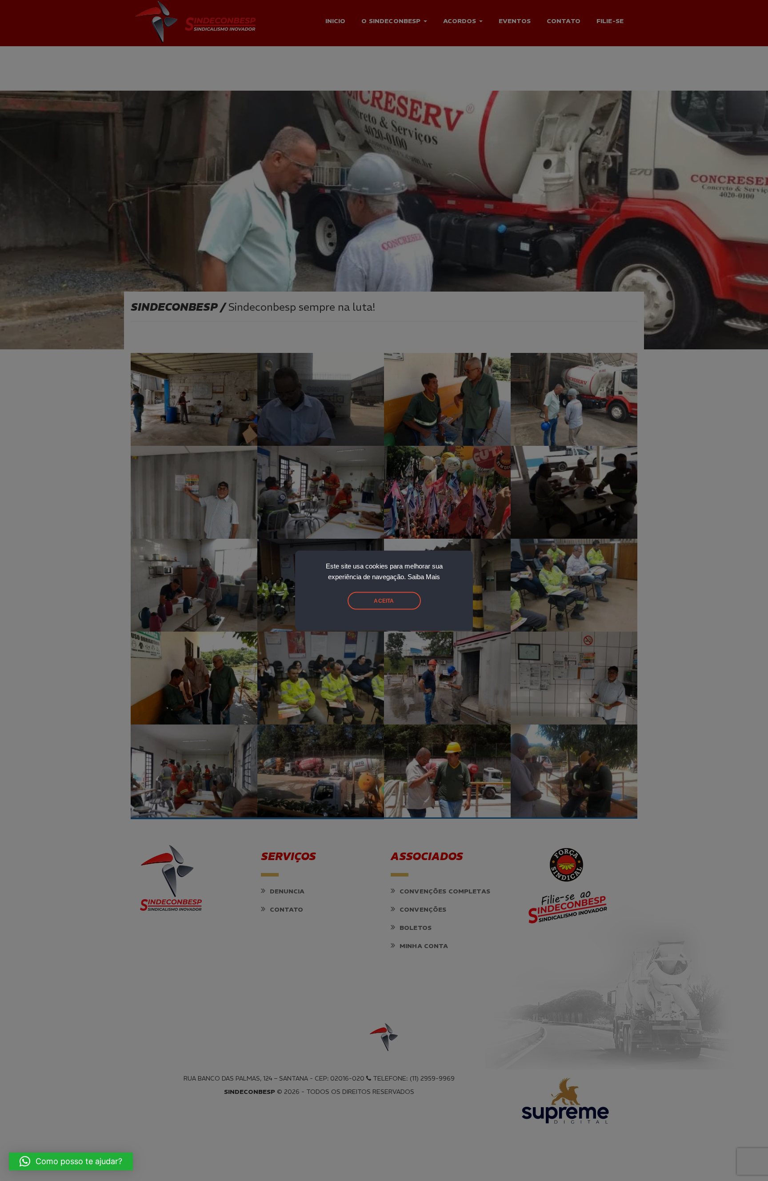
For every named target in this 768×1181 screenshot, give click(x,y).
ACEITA (384, 600)
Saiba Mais (424, 576)
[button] (71, 1161)
